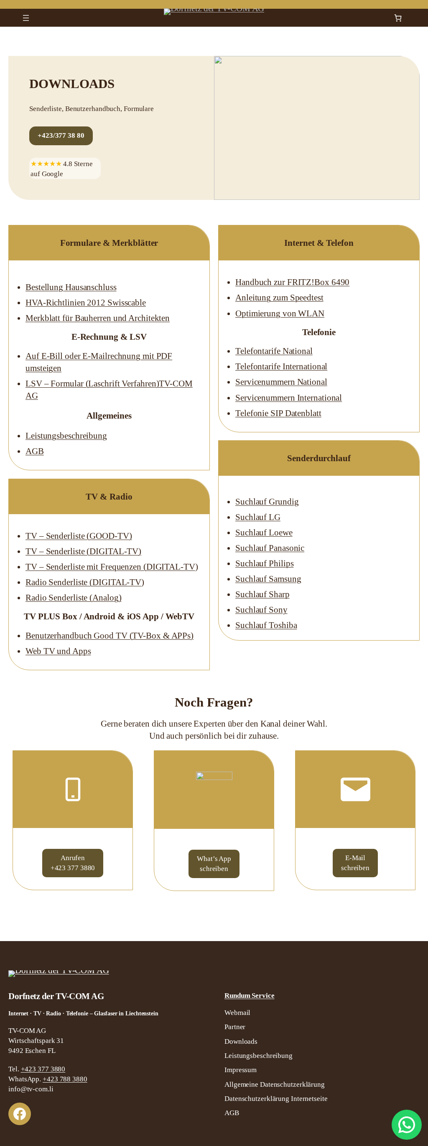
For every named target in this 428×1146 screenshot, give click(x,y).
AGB (34, 451)
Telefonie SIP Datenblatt (278, 413)
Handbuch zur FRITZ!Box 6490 (292, 282)
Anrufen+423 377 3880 (73, 863)
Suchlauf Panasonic (269, 548)
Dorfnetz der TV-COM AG (56, 996)
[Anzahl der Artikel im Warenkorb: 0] (398, 18)
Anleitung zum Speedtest (279, 297)
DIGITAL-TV (170, 566)
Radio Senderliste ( (58, 582)
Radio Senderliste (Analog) (73, 597)
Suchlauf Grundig (266, 501)
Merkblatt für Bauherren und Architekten (97, 318)
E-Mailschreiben (355, 863)
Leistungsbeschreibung (66, 435)
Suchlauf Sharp (262, 594)
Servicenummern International (288, 397)
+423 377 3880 (43, 1069)
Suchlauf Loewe (264, 532)
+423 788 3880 (65, 1079)
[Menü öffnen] (26, 18)
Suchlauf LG (257, 517)
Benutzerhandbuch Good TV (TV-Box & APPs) (109, 635)
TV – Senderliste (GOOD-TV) (78, 535)
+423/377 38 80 (61, 135)
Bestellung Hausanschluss (71, 287)
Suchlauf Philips (264, 563)
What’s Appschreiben (214, 864)
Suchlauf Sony (261, 609)
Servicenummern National (281, 381)
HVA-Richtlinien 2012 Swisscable (85, 302)
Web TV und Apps (58, 651)
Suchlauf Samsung (268, 578)
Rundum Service (249, 996)
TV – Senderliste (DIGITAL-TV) (83, 551)
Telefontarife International (281, 366)
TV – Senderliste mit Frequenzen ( (85, 566)
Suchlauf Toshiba (266, 625)
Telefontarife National (274, 351)
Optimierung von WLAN (279, 313)
